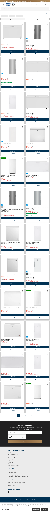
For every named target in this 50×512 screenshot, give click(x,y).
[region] (25, 507)
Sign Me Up (25, 441)
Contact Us (10, 463)
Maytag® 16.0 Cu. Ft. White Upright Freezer (33, 307)
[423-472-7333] (41, 4)
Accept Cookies (36, 509)
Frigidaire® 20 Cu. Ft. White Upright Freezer (8, 143)
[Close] (48, 504)
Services (10, 460)
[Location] (36, 4)
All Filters (13, 19)
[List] (31, 4)
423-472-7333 (15, 475)
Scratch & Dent (11, 457)
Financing (10, 459)
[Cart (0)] (45, 4)
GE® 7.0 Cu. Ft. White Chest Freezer (32, 143)
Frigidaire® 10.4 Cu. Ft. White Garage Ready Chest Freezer (11, 307)
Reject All (44, 509)
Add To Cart (12, 51)
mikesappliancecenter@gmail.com (19, 476)
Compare (13, 53)
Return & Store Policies (13, 465)
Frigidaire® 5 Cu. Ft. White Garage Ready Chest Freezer (10, 274)
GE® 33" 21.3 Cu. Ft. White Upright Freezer (8, 111)
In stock (10, 456)
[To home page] (11, 4)
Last (31, 415)
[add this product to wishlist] (22, 24)
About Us (10, 462)
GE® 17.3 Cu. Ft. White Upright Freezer (32, 242)
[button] (3, 4)
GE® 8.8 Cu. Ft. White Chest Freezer (7, 339)
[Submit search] (47, 8)
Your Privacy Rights (5, 509)
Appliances (8, 11)
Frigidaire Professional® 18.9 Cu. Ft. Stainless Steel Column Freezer (12, 75)
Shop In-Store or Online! (40, 1)
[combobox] (37, 19)
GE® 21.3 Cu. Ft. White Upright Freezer (32, 339)
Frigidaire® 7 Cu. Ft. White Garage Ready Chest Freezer (10, 242)
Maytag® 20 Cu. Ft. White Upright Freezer (8, 175)
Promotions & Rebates (13, 454)
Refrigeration (13, 11)
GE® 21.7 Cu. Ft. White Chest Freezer (32, 175)
